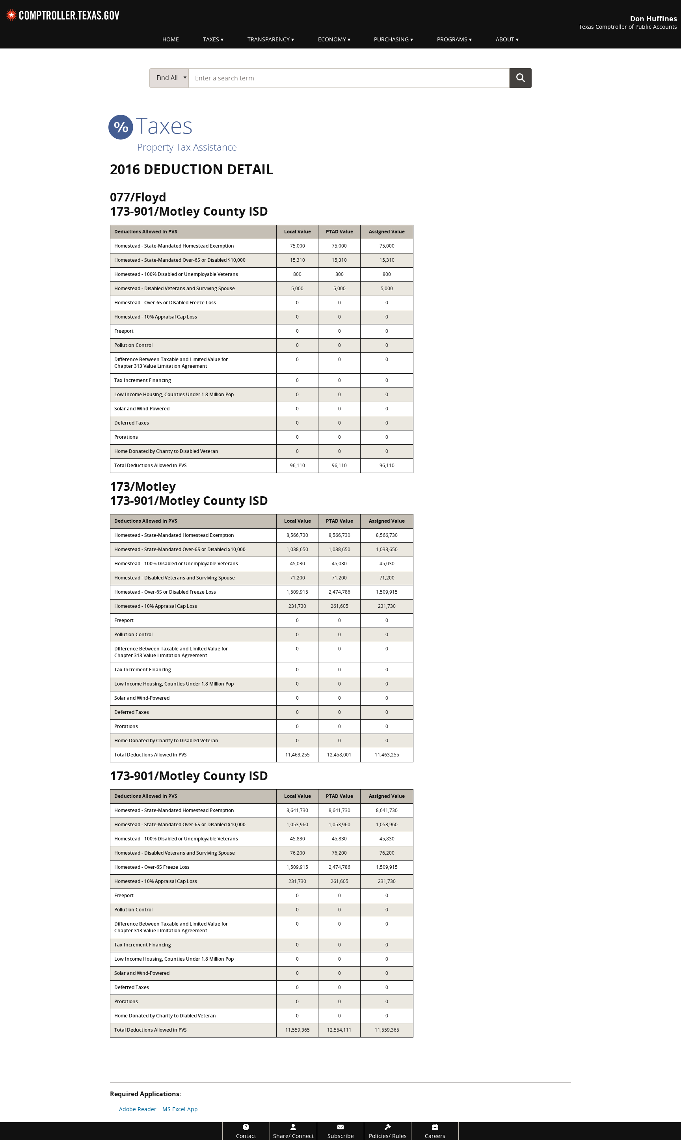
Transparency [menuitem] (268, 39)
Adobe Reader (137, 1109)
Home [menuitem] (170, 39)
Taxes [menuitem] (211, 39)
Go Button (521, 77)
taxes (161, 125)
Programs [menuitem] (452, 39)
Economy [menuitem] (332, 39)
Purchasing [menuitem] (391, 39)
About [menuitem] (505, 39)
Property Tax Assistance (187, 146)
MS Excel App (180, 1109)
